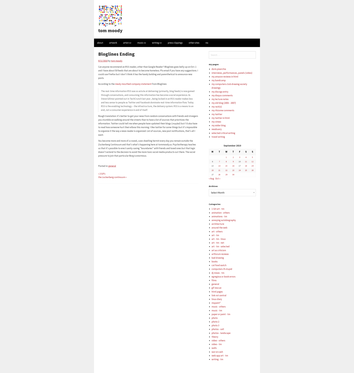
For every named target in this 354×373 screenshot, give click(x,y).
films (214, 280)
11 (246, 161)
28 (219, 174)
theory (215, 336)
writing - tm (217, 359)
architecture (218, 223)
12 (252, 161)
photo (215, 317)
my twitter (217, 114)
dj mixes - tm (218, 272)
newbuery (217, 129)
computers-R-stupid (222, 269)
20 (213, 170)
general (112, 165)
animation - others (221, 212)
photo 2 (215, 321)
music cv (141, 42)
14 (219, 166)
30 (233, 174)
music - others (219, 306)
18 (246, 166)
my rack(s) (217, 106)
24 (240, 170)
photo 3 (215, 325)
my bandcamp (219, 80)
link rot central (219, 295)
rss (206, 42)
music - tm (217, 310)
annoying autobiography (224, 220)
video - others (218, 340)
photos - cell (218, 329)
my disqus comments (222, 95)
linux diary (217, 299)
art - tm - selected (221, 246)
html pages (217, 291)
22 (226, 170)
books (215, 261)
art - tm (215, 235)
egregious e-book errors (223, 276)
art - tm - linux (219, 239)
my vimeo (216, 121)
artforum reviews (220, 254)
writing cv (157, 42)
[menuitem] (100, 43)
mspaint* (216, 302)
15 (226, 166)
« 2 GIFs (101, 173)
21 (219, 170)
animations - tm (219, 216)
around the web (219, 227)
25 (246, 170)
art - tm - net (218, 242)
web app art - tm (220, 355)
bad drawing (218, 257)
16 (233, 166)
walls (214, 347)
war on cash (217, 351)
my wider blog (219, 125)
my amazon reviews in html (225, 76)
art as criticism (219, 250)
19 (252, 166)
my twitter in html (221, 117)
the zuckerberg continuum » (112, 177)
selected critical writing (223, 133)
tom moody (110, 31)
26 (252, 170)
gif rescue (216, 287)
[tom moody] (110, 15)
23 (233, 170)
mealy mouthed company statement (133, 83)
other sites (194, 42)
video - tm (217, 344)
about (100, 42)
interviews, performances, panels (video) (232, 72)
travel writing (218, 136)
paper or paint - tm (221, 314)
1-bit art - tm (218, 208)
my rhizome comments (223, 110)
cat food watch (219, 265)
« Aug (211, 178)
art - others (217, 231)
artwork (113, 42)
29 (226, 174)
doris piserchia (219, 69)
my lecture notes (220, 99)
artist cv (127, 42)
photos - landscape (221, 333)
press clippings (175, 42)
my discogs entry (220, 91)
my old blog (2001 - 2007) (224, 102)
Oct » (217, 178)
